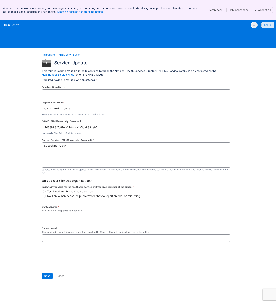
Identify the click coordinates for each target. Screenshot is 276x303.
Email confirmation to (54, 87)
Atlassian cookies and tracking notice (80, 11)
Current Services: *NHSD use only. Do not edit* (68, 140)
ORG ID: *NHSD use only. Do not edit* (62, 121)
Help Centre (48, 54)
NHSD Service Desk (69, 54)
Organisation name (53, 102)
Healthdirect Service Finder (58, 74)
